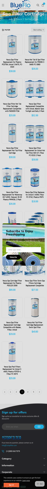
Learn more (26, 480)
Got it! (11, 485)
